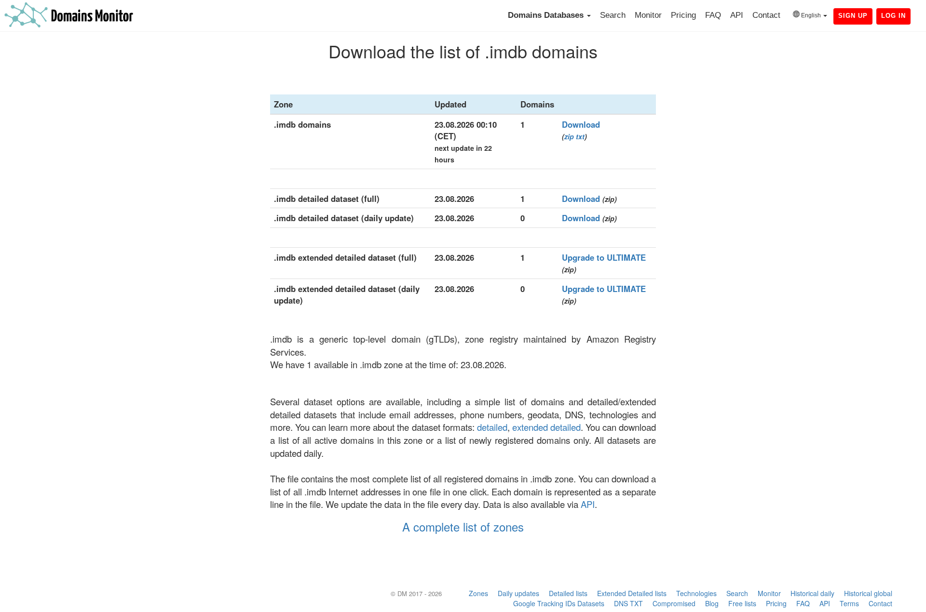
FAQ (713, 15)
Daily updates (518, 593)
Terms (849, 603)
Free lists (742, 603)
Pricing (683, 15)
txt (580, 136)
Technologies (696, 593)
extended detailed (546, 427)
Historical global (868, 593)
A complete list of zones (463, 526)
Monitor (648, 15)
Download (581, 124)
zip (569, 136)
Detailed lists (568, 593)
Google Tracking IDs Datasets (558, 603)
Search (613, 15)
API (736, 15)
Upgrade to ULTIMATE (604, 257)
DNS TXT (628, 603)
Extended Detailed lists (632, 593)
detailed (492, 427)
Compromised (674, 603)
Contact (766, 15)
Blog (712, 603)
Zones (478, 593)
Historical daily (812, 593)
